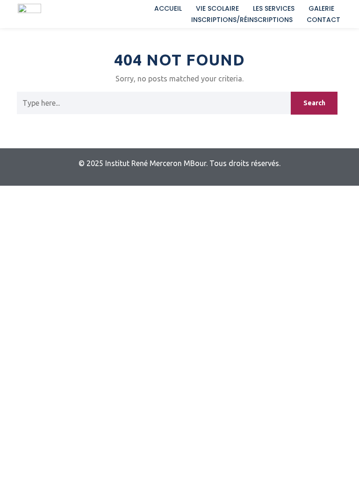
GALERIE (321, 8)
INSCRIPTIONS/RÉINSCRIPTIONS (242, 19)
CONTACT (323, 19)
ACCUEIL (168, 8)
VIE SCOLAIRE (217, 8)
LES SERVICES (273, 8)
